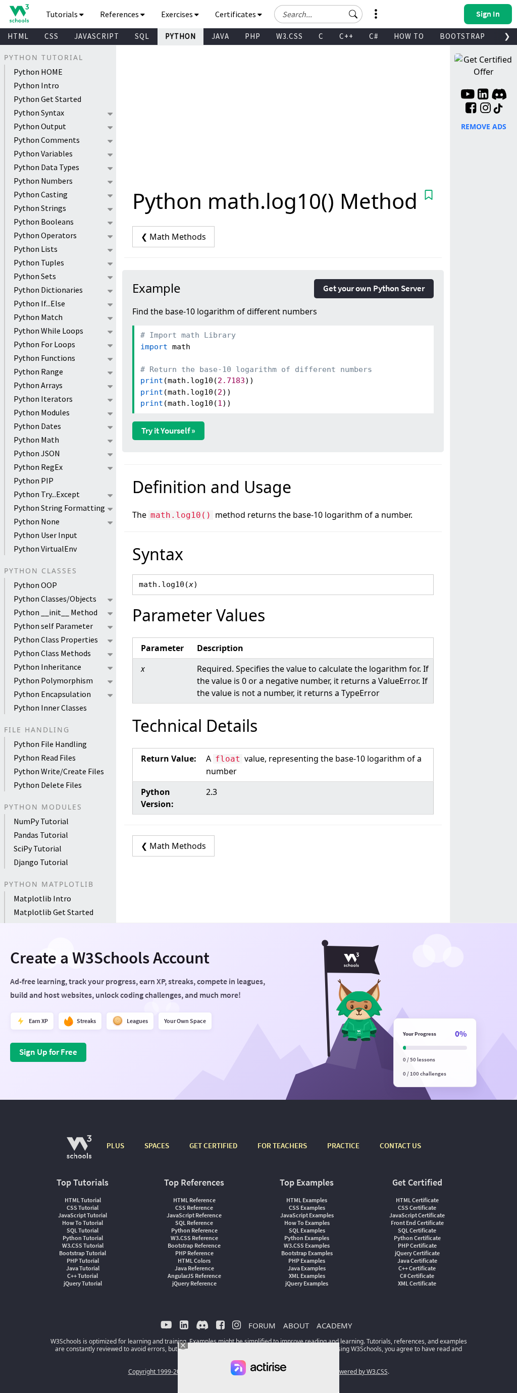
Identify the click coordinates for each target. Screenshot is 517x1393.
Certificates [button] (236, 14)
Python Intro (36, 85)
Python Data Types (46, 167)
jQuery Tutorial (83, 1283)
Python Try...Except (47, 494)
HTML (18, 36)
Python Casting (41, 194)
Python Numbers (43, 181)
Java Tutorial (82, 1268)
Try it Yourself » (168, 430)
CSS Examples (307, 1207)
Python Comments (47, 140)
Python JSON (37, 453)
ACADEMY (334, 1325)
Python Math (36, 440)
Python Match (38, 317)
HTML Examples (306, 1200)
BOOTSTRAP (462, 36)
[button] (353, 14)
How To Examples (307, 1222)
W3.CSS (289, 36)
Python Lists (36, 249)
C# (373, 36)
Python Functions (44, 358)
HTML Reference (194, 1200)
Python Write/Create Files (59, 771)
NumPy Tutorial (41, 821)
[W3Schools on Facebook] (470, 109)
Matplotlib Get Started (53, 912)
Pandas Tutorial (41, 835)
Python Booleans (44, 222)
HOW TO (409, 36)
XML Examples (307, 1275)
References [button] (120, 14)
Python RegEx (38, 467)
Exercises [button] (177, 14)
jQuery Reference (194, 1283)
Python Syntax (39, 113)
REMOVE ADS (483, 126)
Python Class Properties (56, 639)
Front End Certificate (417, 1222)
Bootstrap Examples (307, 1253)
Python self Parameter (53, 626)
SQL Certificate (417, 1230)
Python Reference (194, 1230)
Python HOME (38, 72)
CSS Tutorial (82, 1207)
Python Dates (37, 426)
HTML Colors (194, 1260)
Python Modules (42, 412)
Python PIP (34, 480)
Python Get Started (47, 99)
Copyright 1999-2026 (157, 1371)
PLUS (115, 1145)
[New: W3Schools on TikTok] (498, 109)
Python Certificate (417, 1238)
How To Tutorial (82, 1222)
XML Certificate (417, 1283)
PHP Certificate (417, 1245)
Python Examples (306, 1238)
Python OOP (35, 585)
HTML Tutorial (83, 1200)
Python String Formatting (59, 508)
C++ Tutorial (82, 1275)
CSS (51, 36)
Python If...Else (39, 303)
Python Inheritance (47, 667)
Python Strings (40, 208)
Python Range (38, 371)
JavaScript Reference (194, 1215)
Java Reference (194, 1268)
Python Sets (35, 276)
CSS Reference (194, 1207)
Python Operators (45, 235)
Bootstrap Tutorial (82, 1253)
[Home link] (19, 13)
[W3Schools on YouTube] (467, 95)
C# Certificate (417, 1275)
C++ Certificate (417, 1268)
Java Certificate (417, 1260)
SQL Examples (307, 1230)
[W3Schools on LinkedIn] (483, 95)
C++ (346, 36)
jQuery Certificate (417, 1253)
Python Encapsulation (52, 694)
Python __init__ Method (55, 612)
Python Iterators (43, 399)
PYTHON (180, 36)
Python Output (40, 126)
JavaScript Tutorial (82, 1215)
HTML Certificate (417, 1200)
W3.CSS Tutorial (83, 1245)
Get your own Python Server (374, 288)
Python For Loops (44, 344)
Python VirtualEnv (45, 549)
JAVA (220, 36)
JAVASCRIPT (96, 36)
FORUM (262, 1325)
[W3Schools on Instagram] (485, 109)
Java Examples (307, 1268)
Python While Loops (48, 331)
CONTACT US (400, 1145)
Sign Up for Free (48, 1051)
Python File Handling (50, 744)
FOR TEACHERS (282, 1145)
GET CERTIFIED (213, 1145)
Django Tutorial (41, 862)
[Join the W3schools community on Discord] (499, 95)
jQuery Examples (306, 1283)
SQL (142, 36)
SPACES (156, 1145)
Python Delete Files (48, 785)
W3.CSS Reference (194, 1238)
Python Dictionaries (48, 290)
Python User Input (45, 535)
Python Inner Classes (50, 708)
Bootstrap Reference (194, 1245)
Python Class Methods (52, 653)
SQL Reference (194, 1222)
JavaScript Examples (307, 1215)
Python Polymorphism (53, 680)
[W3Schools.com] (79, 1152)
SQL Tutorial (82, 1230)
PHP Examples (306, 1260)
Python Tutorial (83, 1238)
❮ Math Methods (173, 236)
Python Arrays (38, 385)
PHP (253, 36)
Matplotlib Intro (42, 898)
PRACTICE (343, 1145)
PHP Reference (194, 1253)
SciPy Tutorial (38, 848)
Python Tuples (39, 262)
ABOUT (296, 1325)
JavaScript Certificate (417, 1215)
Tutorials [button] (62, 14)
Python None (37, 521)
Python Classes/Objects (55, 599)
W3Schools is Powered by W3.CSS (341, 1371)
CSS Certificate (417, 1207)
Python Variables (43, 153)
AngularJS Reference (194, 1275)
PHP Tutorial (83, 1260)
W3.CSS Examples (307, 1245)
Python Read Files (45, 758)
